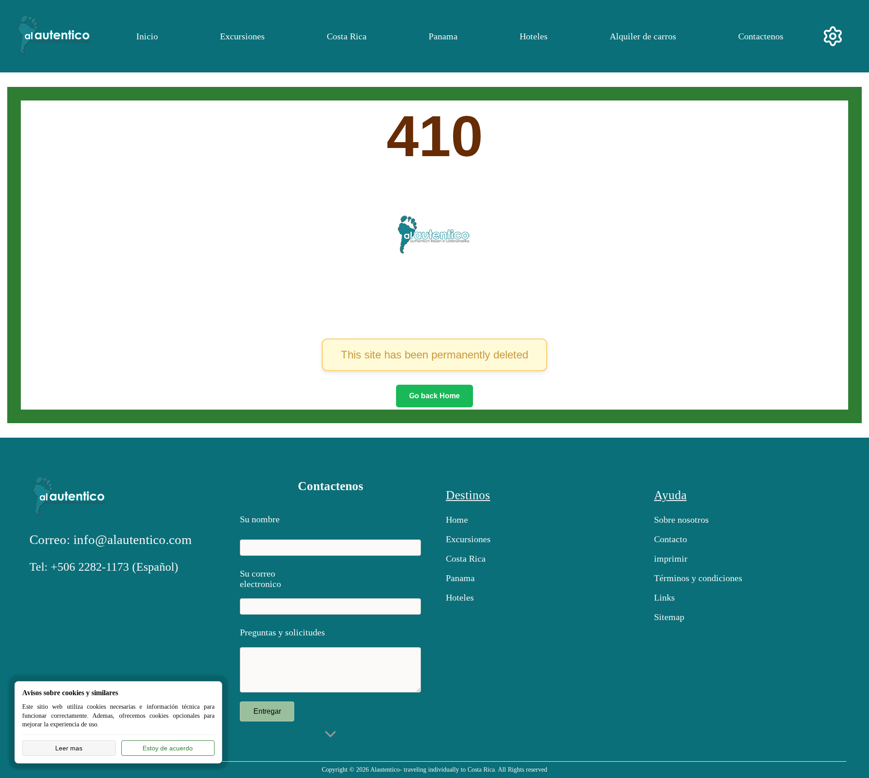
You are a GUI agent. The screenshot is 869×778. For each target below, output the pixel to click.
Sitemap (669, 617)
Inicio (147, 36)
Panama (443, 36)
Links (664, 597)
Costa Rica (347, 36)
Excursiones (242, 36)
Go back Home (434, 396)
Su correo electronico (260, 576)
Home (457, 520)
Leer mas (68, 748)
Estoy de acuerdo (168, 748)
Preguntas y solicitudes (282, 632)
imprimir (671, 558)
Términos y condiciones (698, 578)
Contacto (670, 539)
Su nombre (260, 519)
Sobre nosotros (681, 520)
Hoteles (534, 36)
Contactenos (760, 36)
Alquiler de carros (643, 36)
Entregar (267, 711)
